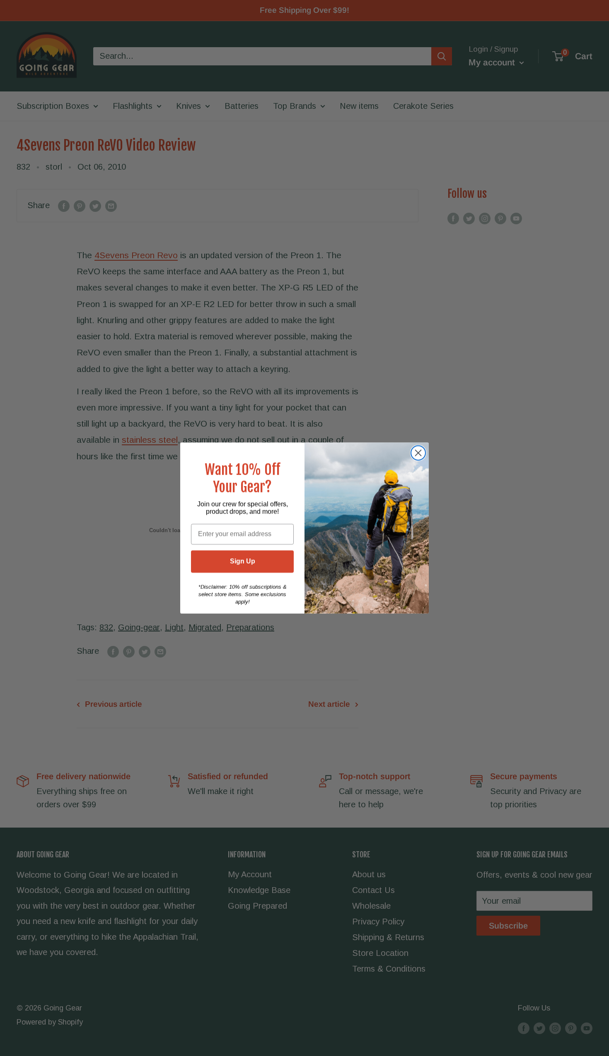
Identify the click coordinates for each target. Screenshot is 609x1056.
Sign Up (242, 561)
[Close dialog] (418, 453)
